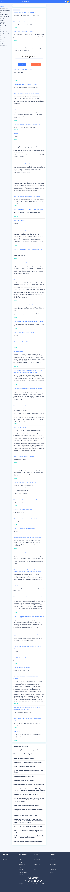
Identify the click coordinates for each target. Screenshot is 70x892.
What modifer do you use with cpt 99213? (23, 780)
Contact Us (52, 859)
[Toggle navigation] (1, 1)
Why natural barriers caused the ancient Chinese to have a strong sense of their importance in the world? (28, 831)
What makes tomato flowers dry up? (22, 754)
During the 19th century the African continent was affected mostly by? (28, 810)
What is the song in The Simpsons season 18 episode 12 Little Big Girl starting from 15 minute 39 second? (28, 836)
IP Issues (52, 872)
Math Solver (37, 867)
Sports (1, 43)
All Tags (5, 859)
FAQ (35, 869)
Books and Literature (5, 16)
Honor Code (37, 859)
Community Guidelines (39, 857)
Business (2, 18)
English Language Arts (24, 867)
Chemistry (21, 859)
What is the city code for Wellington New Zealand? (26, 805)
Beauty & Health (4, 14)
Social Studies (3, 41)
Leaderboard (6, 857)
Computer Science (23, 872)
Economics (21, 874)
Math (1, 35)
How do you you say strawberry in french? (24, 758)
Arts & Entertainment (5, 10)
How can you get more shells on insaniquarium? (25, 750)
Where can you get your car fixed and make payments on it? (28, 784)
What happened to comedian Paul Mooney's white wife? (27, 762)
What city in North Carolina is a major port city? (25, 815)
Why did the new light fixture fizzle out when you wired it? (28, 841)
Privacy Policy (53, 864)
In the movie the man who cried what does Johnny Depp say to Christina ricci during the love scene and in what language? (29, 789)
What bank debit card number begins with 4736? (25, 794)
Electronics (2, 20)
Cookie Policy (53, 869)
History (1, 27)
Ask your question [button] (36, 64)
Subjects (2, 6)
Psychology (21, 869)
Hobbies (2, 29)
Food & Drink (3, 25)
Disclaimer (52, 867)
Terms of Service (53, 862)
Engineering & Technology (3, 23)
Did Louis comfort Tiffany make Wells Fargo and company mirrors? (28, 771)
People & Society (4, 37)
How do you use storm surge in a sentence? (24, 766)
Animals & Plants (4, 8)
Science (2, 39)
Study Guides (37, 864)
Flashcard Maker (38, 862)
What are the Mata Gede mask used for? (23, 776)
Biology (20, 862)
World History (22, 864)
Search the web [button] (22, 64)
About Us (52, 857)
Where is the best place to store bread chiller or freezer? (27, 826)
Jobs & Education (4, 31)
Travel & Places (3, 45)
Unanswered (6, 862)
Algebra (20, 857)
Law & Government (4, 33)
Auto (1, 12)
